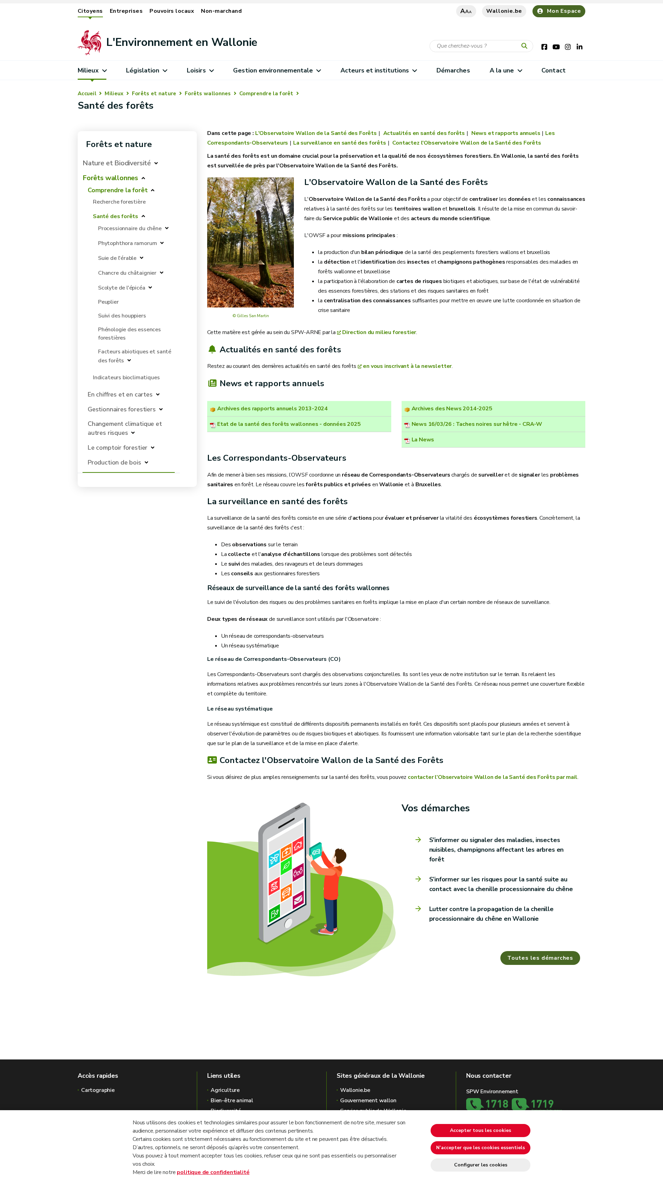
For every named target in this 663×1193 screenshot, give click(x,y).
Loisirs (196, 70)
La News (423, 439)
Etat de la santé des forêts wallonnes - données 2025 (289, 424)
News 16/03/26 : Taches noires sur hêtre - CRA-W (477, 424)
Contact (553, 70)
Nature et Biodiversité (117, 163)
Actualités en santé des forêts (423, 133)
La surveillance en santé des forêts (339, 143)
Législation (142, 70)
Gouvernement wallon (368, 1100)
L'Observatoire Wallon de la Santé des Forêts (316, 133)
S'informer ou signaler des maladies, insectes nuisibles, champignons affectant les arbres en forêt (496, 849)
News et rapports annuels (505, 133)
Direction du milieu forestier (379, 332)
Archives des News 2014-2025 (452, 408)
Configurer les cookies (480, 1165)
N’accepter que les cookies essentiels (480, 1147)
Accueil (87, 93)
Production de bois (114, 462)
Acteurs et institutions (374, 70)
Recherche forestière (119, 202)
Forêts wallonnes (208, 93)
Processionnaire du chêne (130, 228)
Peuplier (108, 302)
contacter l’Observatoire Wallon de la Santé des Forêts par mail (492, 777)
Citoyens (90, 11)
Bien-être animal (232, 1100)
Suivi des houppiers (122, 316)
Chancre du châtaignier (128, 273)
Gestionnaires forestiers (122, 409)
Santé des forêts (115, 216)
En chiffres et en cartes (120, 394)
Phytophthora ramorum (127, 243)
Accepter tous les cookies (480, 1130)
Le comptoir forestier (117, 447)
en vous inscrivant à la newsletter (407, 366)
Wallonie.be (504, 11)
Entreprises (126, 11)
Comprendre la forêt (266, 93)
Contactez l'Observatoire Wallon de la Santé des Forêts (466, 143)
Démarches (453, 70)
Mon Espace (564, 11)
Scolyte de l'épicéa (121, 288)
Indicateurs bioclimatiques (126, 377)
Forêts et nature (154, 93)
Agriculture (225, 1090)
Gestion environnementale (273, 70)
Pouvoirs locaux (172, 11)
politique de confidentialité (213, 1172)
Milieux (88, 70)
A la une (502, 70)
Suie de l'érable (117, 258)
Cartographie (98, 1090)
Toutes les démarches (540, 958)
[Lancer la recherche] (526, 46)
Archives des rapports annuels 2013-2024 (272, 408)
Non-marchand (221, 11)
